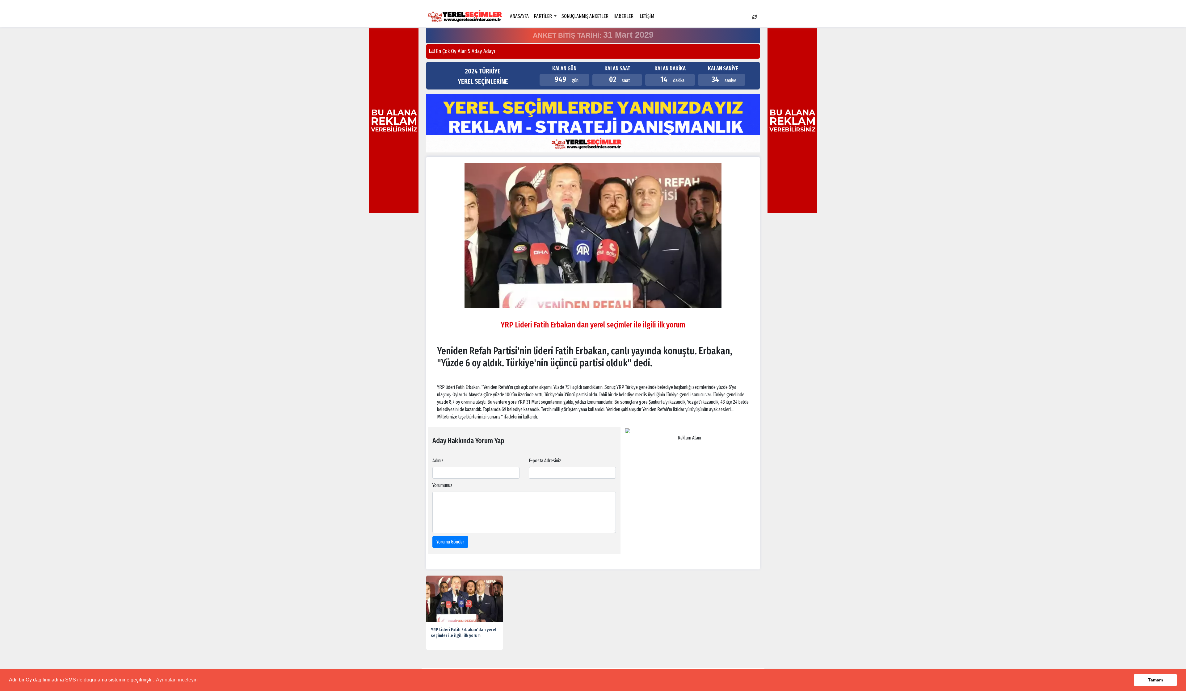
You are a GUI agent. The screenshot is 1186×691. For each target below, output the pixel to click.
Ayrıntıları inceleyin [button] (177, 679)
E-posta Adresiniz (545, 461)
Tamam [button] (1155, 679)
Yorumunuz (442, 485)
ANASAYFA (519, 16)
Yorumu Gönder (450, 542)
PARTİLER (543, 16)
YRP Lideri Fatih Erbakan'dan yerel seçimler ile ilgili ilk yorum (463, 632)
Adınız (438, 461)
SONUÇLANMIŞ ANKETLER (584, 16)
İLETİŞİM (646, 16)
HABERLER (623, 16)
